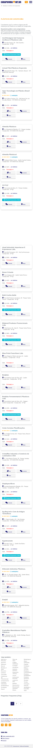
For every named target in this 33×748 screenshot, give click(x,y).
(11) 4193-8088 (8, 105)
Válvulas (26, 685)
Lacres (14, 675)
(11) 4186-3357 (8, 465)
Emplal (5, 599)
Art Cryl (5, 185)
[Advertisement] (16, 11)
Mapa (24, 59)
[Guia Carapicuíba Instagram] (10, 725)
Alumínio (3, 662)
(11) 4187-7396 (8, 280)
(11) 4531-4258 (8, 549)
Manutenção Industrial (16, 687)
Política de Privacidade (24, 746)
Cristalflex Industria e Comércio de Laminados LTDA (15, 455)
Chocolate (4, 674)
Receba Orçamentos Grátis (13, 54)
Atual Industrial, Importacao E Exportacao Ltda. (13, 248)
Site (10, 111)
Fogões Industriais (15, 663)
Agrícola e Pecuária (4, 660)
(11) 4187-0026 (8, 136)
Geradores (15, 667)
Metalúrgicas (27, 659)
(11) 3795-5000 (8, 612)
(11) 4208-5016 (8, 640)
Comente (10, 59)
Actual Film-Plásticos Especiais (14, 68)
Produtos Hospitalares (27, 674)
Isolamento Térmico (15, 673)
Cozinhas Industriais (4, 683)
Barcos (3, 666)
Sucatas (26, 680)
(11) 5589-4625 (8, 257)
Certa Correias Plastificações (13, 428)
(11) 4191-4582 (8, 76)
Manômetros (16, 685)
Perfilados (26, 666)
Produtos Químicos (26, 677)
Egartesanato (7, 541)
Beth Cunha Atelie (9, 295)
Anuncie (4, 740)
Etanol (2, 689)
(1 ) (14, 95)
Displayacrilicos (8, 483)
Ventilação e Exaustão (27, 688)
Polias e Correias (26, 668)
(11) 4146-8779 (8, 303)
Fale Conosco (5, 738)
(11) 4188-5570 (8, 193)
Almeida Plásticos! (9, 154)
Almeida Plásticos (9, 126)
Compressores (5, 680)
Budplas (5, 375)
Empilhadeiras (5, 685)
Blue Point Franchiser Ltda (12, 353)
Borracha (3, 671)
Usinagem (26, 683)
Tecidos (26, 682)
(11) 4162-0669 (8, 439)
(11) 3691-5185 (8, 491)
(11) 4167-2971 (8, 526)
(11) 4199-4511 (8, 581)
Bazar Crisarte (8, 272)
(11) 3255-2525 (8, 408)
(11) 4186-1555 (8, 48)
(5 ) (14, 571)
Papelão (26, 664)
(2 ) (14, 602)
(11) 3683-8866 (8, 333)
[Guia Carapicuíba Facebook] (2, 725)
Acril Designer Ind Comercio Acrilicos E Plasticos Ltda (13, 39)
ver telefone (14, 48)
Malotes (15, 683)
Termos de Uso (16, 746)
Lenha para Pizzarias (16, 677)
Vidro (25, 690)
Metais (14, 690)
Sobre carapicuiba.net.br (8, 736)
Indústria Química (15, 669)
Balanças (3, 664)
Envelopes (4, 687)
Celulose (3, 672)
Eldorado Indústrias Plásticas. (14, 569)
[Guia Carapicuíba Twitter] (6, 725)
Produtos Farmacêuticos (28, 671)
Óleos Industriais (26, 661)
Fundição (15, 665)
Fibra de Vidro (15, 660)
